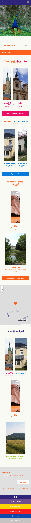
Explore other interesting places (15, 278)
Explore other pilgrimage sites (15, 113)
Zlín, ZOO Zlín (8, 46)
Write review (23, 482)
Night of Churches (15, 511)
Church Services (15, 520)
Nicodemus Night (16, 506)
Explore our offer (15, 174)
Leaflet (23, 324)
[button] (15, 303)
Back (27, 45)
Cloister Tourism (15, 502)
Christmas (15, 516)
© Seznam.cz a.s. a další (27, 324)
